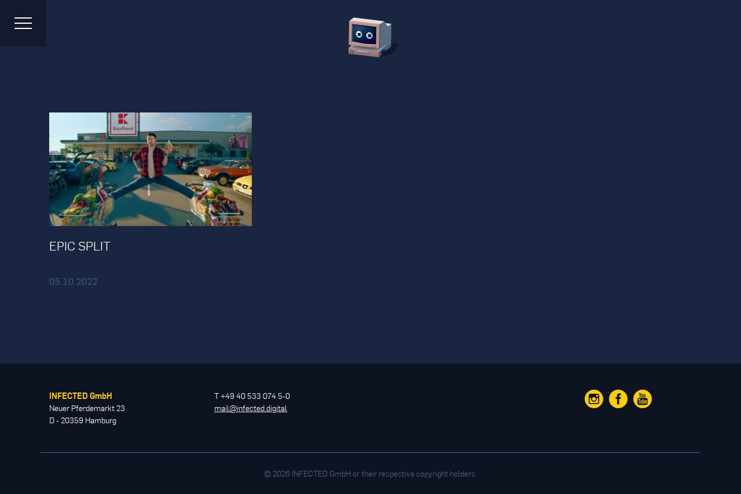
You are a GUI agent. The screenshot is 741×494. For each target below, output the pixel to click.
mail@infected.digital (250, 407)
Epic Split (80, 245)
